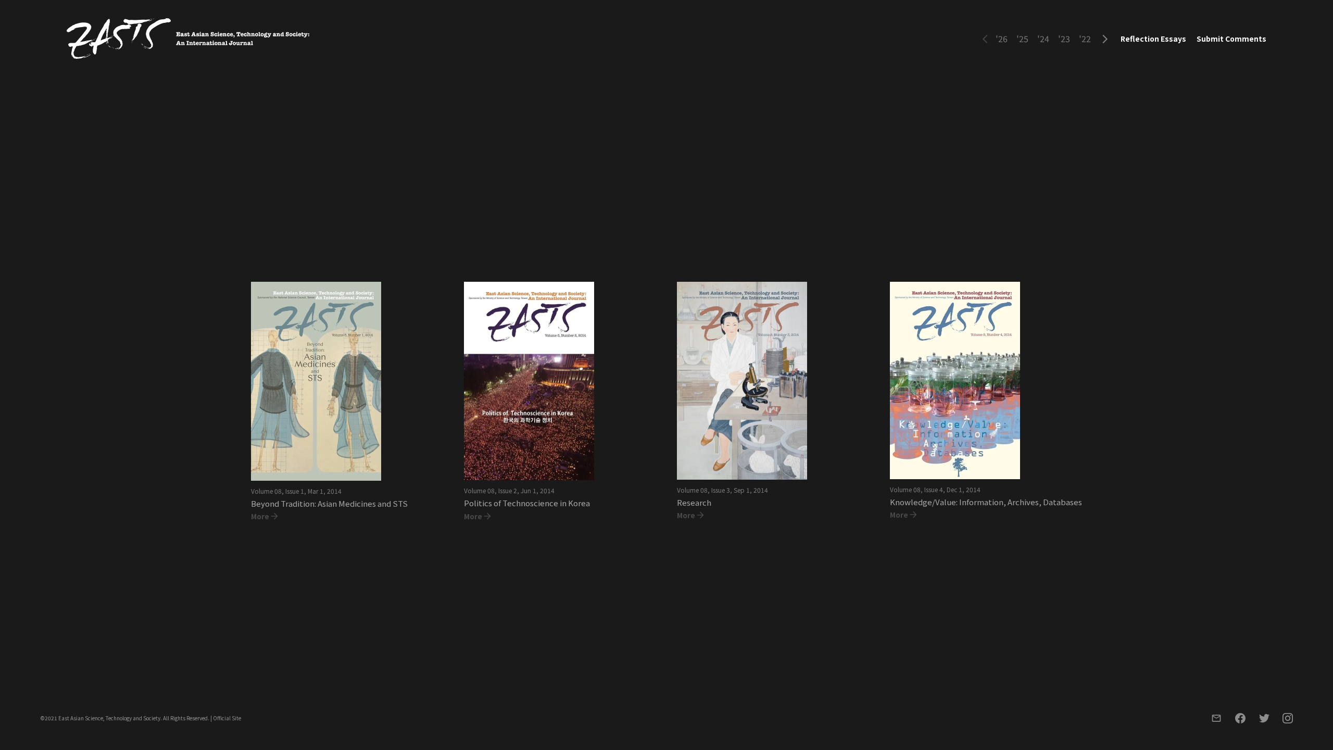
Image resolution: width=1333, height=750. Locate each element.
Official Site (227, 718)
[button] (985, 38)
